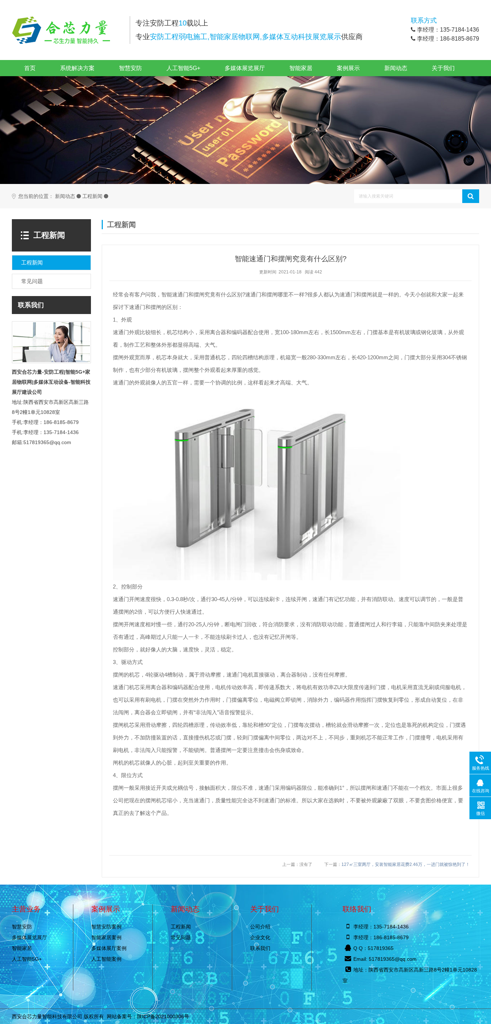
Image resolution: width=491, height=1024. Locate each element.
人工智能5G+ (183, 68)
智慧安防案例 (106, 927)
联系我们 (260, 948)
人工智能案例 (106, 959)
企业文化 (260, 937)
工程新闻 (92, 196)
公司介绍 (260, 927)
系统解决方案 (77, 68)
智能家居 (300, 68)
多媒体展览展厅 (245, 68)
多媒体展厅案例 (109, 948)
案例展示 (348, 68)
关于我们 (443, 68)
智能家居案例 (106, 937)
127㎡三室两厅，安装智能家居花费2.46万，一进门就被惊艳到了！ (405, 864)
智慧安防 (130, 68)
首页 (30, 68)
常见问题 (181, 937)
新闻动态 (395, 68)
